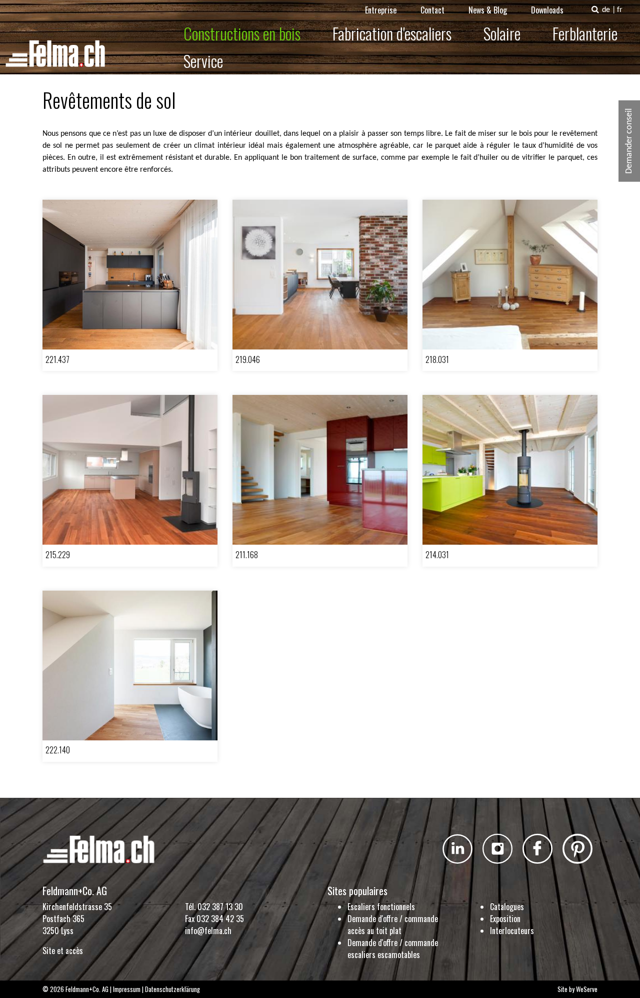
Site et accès (62, 951)
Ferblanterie (585, 33)
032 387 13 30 (220, 907)
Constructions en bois (242, 33)
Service (203, 60)
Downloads (547, 10)
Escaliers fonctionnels (381, 907)
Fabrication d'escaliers (392, 33)
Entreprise (380, 10)
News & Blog (487, 10)
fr (619, 10)
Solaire (502, 33)
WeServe (587, 989)
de (606, 10)
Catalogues (507, 907)
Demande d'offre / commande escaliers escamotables (393, 949)
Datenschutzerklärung (172, 989)
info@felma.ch (208, 931)
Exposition (505, 919)
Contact (432, 10)
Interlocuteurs (512, 931)
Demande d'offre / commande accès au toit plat (393, 925)
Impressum (126, 989)
